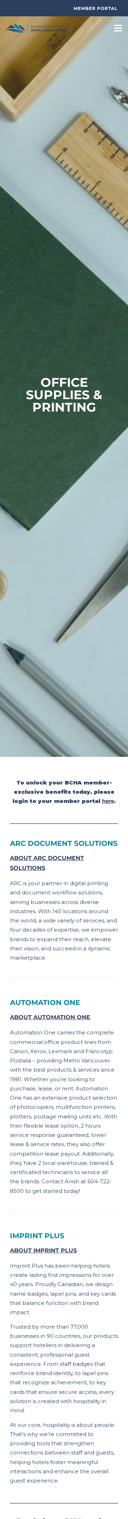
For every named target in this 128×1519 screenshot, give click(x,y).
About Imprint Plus (43, 1250)
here (108, 801)
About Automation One (50, 1017)
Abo (16, 858)
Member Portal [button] (95, 8)
